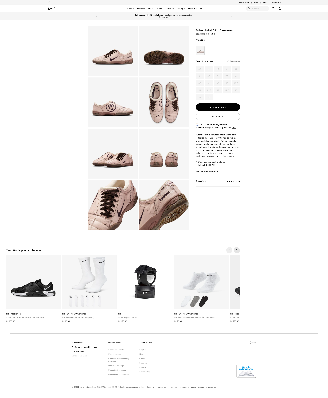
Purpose (142, 367)
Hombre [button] (141, 8)
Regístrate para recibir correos (84, 347)
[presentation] (237, 250)
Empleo (142, 350)
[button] (276, 2)
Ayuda (256, 2)
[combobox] (257, 8)
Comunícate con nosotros (119, 374)
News (141, 354)
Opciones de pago (116, 366)
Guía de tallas (233, 61)
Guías (149, 387)
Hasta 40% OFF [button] (195, 8)
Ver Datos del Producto (207, 171)
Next (231, 16)
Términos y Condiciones (167, 387)
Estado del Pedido (116, 350)
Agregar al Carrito (217, 107)
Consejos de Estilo (79, 356)
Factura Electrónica (188, 387)
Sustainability (144, 371)
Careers (142, 358)
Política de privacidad (207, 387)
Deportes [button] (169, 8)
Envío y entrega (114, 354)
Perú (254, 342)
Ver (232, 127)
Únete (265, 2)
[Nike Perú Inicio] (51, 8)
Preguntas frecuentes (117, 370)
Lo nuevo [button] (130, 8)
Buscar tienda (244, 2)
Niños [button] (159, 8)
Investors (143, 363)
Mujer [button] (150, 8)
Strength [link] (181, 8)
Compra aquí (164, 17)
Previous (96, 16)
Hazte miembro (78, 351)
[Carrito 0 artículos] (279, 8)
